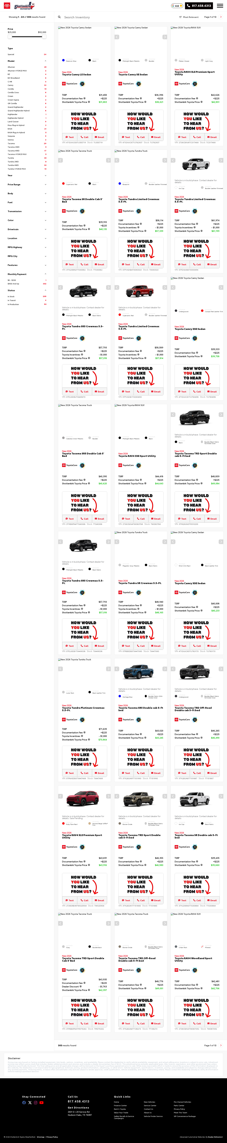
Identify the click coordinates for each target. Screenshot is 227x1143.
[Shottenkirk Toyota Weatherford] (24, 6)
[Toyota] (7, 5)
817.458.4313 (200, 5)
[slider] (10, 36)
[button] (164, 37)
